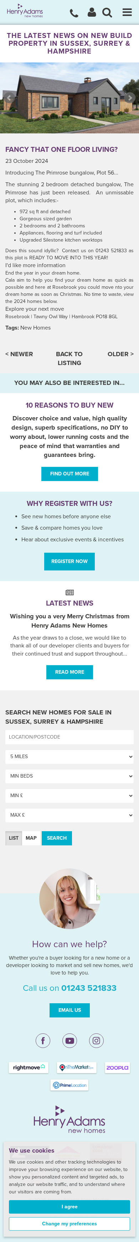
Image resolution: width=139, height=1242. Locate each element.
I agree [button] (70, 1207)
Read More (69, 672)
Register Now (69, 561)
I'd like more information (35, 265)
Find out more (69, 474)
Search (57, 838)
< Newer (19, 354)
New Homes (35, 327)
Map (31, 838)
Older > (121, 354)
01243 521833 (89, 988)
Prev (9, 98)
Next (129, 98)
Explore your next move (34, 309)
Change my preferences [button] (69, 1224)
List (14, 838)
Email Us (69, 1010)
